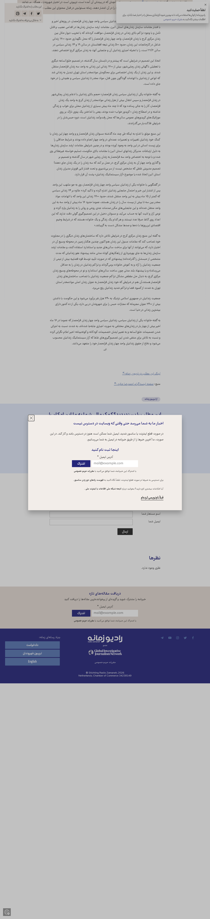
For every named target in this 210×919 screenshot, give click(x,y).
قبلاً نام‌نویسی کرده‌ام (152, 497)
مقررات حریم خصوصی (84, 471)
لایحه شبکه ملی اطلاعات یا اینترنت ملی (103, 489)
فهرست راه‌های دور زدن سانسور (88, 480)
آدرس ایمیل (105, 457)
